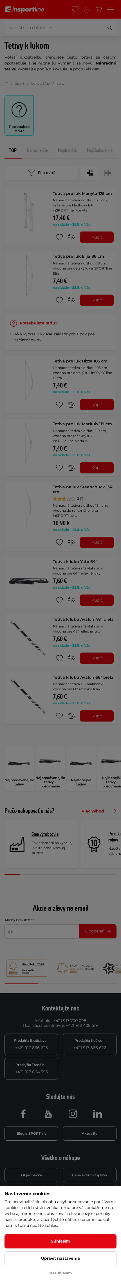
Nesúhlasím (60, 1273)
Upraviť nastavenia (60, 1258)
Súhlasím (60, 1241)
